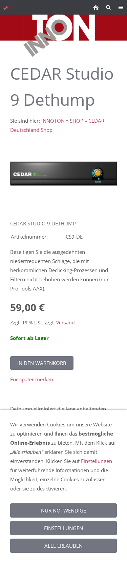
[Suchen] (108, 7)
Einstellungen (96, 461)
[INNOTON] (95, 7)
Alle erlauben (63, 545)
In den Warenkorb (41, 363)
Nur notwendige (63, 510)
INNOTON (53, 120)
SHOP (76, 120)
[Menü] (120, 7)
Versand (65, 323)
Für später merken (31, 379)
